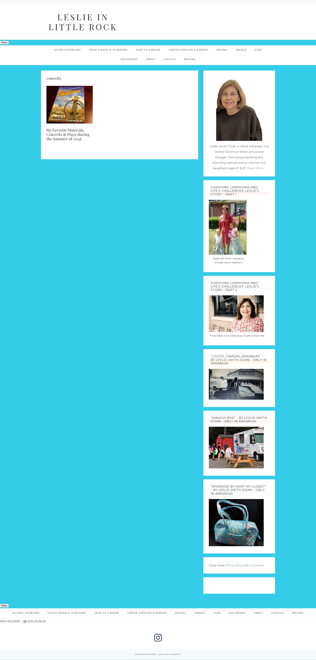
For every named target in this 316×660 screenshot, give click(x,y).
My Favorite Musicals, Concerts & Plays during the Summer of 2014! (68, 134)
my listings (237, 565)
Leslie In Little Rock (83, 21)
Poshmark (256, 565)
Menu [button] (4, 42)
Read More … (256, 168)
